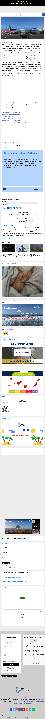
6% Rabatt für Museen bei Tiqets (33, 637)
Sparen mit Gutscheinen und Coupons (12, 112)
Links (17, 5)
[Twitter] (14, 709)
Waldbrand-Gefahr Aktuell (8, 339)
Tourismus (4, 204)
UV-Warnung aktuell (7, 368)
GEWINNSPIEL (36, 5)
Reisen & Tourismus (8, 31)
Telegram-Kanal (36, 146)
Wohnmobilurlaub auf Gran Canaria (11, 120)
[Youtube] (23, 709)
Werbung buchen (23, 5)
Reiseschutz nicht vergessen (10, 122)
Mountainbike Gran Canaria (15, 521)
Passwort (4, 552)
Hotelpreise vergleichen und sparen (11, 114)
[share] (29, 521)
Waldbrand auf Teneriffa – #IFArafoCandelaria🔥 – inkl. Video (22, 214)
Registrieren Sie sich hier (8, 567)
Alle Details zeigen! (34, 661)
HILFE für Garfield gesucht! (9, 263)
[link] (6, 521)
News (3, 31)
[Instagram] (17, 709)
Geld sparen (22, 202)
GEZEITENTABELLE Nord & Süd (9, 301)
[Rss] (27, 709)
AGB (25, 717)
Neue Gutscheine (6, 418)
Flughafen (10, 202)
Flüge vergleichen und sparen (10, 116)
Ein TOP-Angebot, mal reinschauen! (11, 143)
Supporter (19, 538)
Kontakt (30, 5)
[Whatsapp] (33, 709)
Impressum (20, 717)
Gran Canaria (29, 202)
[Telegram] (30, 709)
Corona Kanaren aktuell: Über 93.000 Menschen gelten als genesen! (7, 255)
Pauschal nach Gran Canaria (9, 110)
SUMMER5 (35, 640)
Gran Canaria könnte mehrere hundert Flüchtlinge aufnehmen (36, 255)
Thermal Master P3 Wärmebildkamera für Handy (14, 581)
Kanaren (35, 202)
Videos (41, 715)
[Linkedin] (20, 709)
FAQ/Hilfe (6, 5)
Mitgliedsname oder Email (8, 547)
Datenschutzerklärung (32, 717)
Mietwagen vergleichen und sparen (11, 118)
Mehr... (3, 412)
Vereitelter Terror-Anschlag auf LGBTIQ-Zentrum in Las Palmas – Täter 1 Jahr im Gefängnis (22, 256)
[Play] (36, 531)
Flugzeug (16, 202)
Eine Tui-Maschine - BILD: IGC (14, 199)
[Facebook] (11, 709)
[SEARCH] (19, 680)
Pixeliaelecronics (35, 715)
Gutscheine (12, 5)
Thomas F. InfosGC (9, 225)
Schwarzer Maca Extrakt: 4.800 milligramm (13, 577)
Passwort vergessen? (7, 566)
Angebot (4, 202)
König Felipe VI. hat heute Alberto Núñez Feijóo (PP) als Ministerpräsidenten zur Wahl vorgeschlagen (22, 220)
